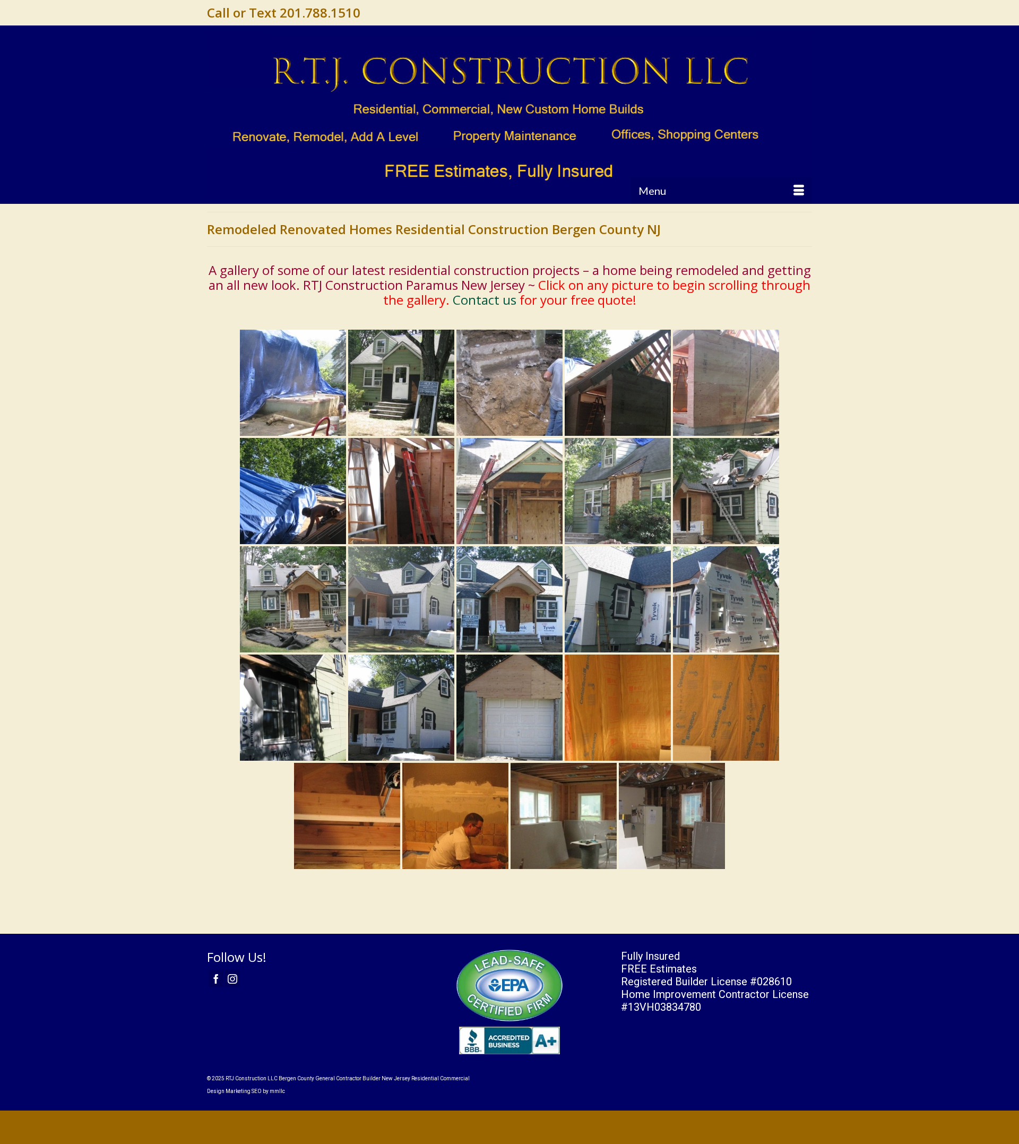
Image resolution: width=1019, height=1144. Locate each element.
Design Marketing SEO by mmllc (246, 1091)
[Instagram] (232, 978)
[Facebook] (216, 978)
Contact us (484, 299)
